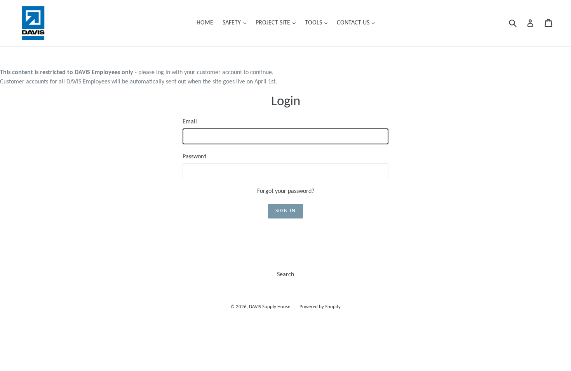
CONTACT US (358, 22)
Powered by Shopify (320, 306)
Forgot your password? (285, 191)
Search (285, 275)
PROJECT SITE (277, 22)
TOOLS (318, 22)
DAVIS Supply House (269, 306)
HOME (205, 23)
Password (194, 157)
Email (190, 122)
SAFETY (236, 22)
